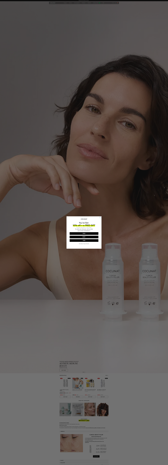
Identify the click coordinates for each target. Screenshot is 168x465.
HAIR (84, 240)
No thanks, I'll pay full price (84, 243)
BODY (84, 237)
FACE (84, 233)
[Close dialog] (100, 217)
